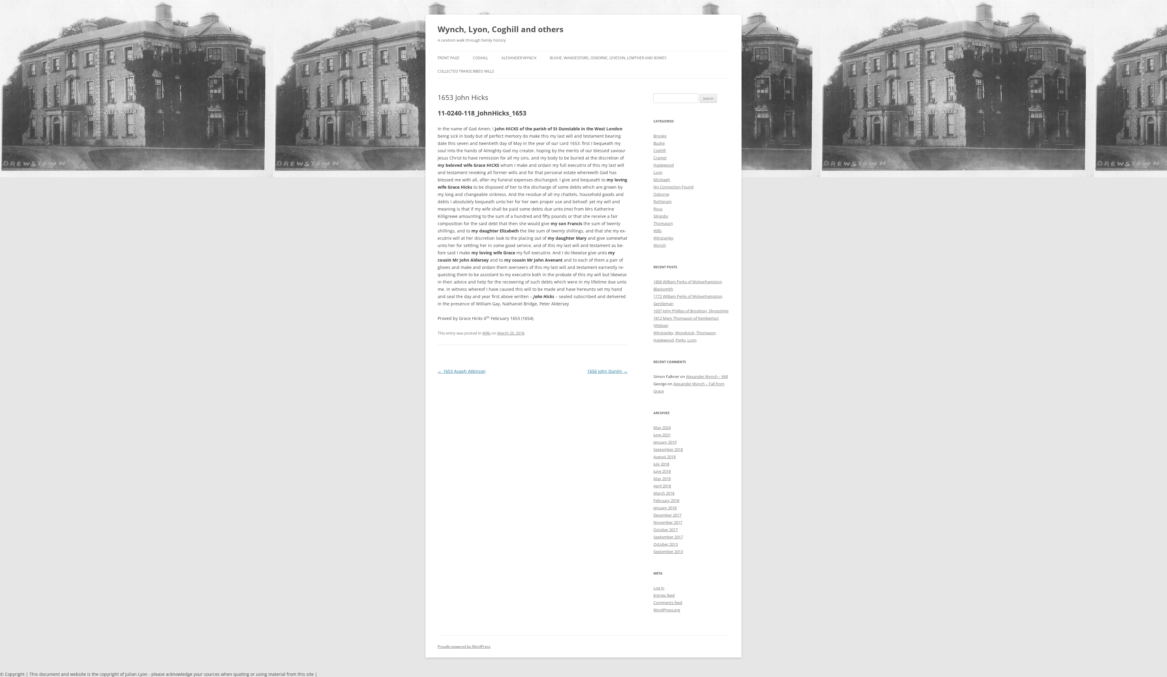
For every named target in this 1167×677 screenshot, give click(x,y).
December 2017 (667, 515)
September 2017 (668, 537)
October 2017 (665, 529)
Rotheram (662, 201)
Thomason (663, 223)
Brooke (659, 136)
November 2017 (667, 522)
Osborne (661, 194)
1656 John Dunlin (607, 371)
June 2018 (662, 471)
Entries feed (664, 595)
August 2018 (664, 456)
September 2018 (668, 449)
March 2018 (663, 493)
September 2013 (668, 551)
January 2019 (664, 442)
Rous (658, 208)
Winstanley (663, 238)
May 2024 (662, 427)
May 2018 (662, 478)
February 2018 (666, 500)
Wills (486, 333)
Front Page (449, 57)
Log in (658, 588)
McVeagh (661, 179)
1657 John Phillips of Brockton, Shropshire (690, 311)
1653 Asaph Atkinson (462, 371)
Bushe (659, 143)
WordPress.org (666, 610)
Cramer (660, 157)
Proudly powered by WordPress (464, 646)
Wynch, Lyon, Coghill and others (500, 29)
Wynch (659, 245)
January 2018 (664, 507)
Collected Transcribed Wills (466, 71)
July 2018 (661, 464)
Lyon (658, 172)
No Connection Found (673, 187)
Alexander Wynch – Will (707, 376)
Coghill (480, 57)
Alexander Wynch (518, 57)
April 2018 (662, 486)
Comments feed (667, 602)
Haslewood (663, 165)
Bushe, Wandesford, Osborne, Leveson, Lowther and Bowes (608, 57)
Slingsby (660, 216)
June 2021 (662, 435)
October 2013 (665, 544)
